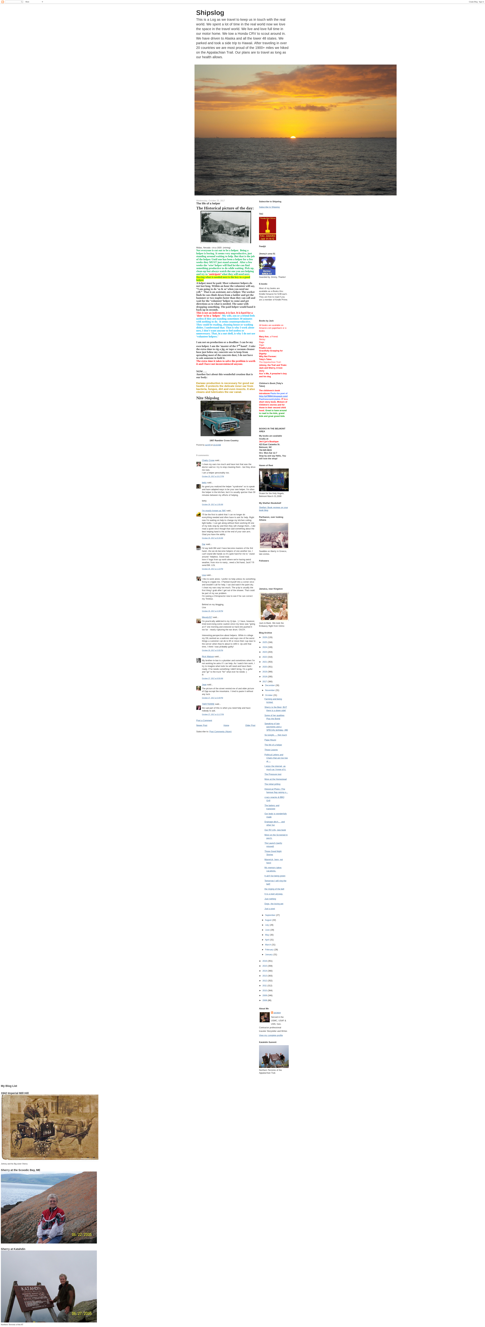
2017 (265, 681)
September (270, 915)
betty (204, 482)
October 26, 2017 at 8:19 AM (212, 538)
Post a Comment (204, 720)
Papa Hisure (270, 740)
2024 (265, 647)
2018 (265, 676)
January (269, 954)
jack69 (277, 1013)
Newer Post (201, 725)
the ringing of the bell (274, 889)
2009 (265, 995)
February (269, 949)
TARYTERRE (208, 704)
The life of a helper (273, 745)
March (268, 944)
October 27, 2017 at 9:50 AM (212, 678)
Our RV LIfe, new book (275, 830)
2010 (265, 990)
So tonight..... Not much (275, 735)
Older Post (250, 725)
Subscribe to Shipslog (269, 207)
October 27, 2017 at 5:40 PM (212, 698)
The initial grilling (272, 784)
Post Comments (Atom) (220, 731)
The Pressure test (272, 774)
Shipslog (210, 12)
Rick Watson (208, 656)
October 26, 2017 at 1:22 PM (212, 569)
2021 (265, 662)
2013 (265, 975)
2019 (265, 671)
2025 (265, 642)
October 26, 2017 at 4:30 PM (212, 611)
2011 (264, 985)
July (267, 925)
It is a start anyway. (273, 894)
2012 (265, 980)
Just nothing (270, 899)
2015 (265, 966)
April (267, 939)
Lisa (204, 575)
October (269, 695)
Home (226, 725)
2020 (265, 666)
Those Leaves (271, 749)
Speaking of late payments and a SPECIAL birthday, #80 (276, 726)
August (268, 920)
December (270, 685)
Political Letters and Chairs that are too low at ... (276, 757)
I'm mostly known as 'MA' (214, 510)
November (270, 690)
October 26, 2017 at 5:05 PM (212, 650)
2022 (265, 657)
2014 (265, 971)
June (267, 930)
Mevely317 (207, 617)
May (267, 935)
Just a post (269, 908)
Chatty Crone (208, 460)
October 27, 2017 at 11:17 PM (213, 714)
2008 (265, 1000)
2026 (265, 637)
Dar (203, 544)
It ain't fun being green (274, 876)
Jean (204, 684)
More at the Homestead (275, 779)
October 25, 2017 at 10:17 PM (213, 476)
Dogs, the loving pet (273, 903)
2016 (265, 961)
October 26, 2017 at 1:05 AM (212, 504)
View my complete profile (271, 1035)
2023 (265, 652)
